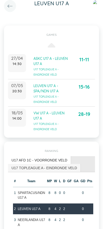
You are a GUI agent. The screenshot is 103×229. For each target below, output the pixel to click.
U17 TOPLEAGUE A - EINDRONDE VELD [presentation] (44, 168)
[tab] (39, 160)
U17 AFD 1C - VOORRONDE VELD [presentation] (39, 160)
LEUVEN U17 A (29, 209)
